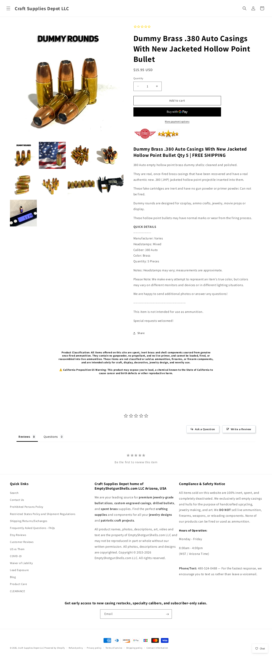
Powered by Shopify (54, 647)
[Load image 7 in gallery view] (81, 184)
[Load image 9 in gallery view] (23, 213)
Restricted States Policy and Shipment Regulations (42, 514)
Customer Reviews (22, 542)
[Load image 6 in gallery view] (52, 184)
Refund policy (76, 647)
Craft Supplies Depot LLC (31, 647)
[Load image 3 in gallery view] (81, 155)
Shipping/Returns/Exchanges (28, 521)
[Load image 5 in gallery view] (23, 184)
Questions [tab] (51, 437)
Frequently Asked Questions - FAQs (32, 528)
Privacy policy (94, 647)
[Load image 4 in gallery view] (110, 155)
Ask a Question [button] (205, 429)
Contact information (157, 647)
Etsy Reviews (18, 535)
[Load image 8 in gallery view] (110, 184)
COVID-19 (16, 556)
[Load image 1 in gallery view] (23, 155)
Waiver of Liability (21, 563)
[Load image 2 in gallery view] (52, 155)
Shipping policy (134, 647)
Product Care (18, 584)
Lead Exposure (19, 570)
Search (14, 493)
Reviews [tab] (24, 437)
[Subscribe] (167, 614)
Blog (13, 577)
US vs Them (17, 549)
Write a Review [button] (241, 429)
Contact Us (17, 500)
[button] (8, 8)
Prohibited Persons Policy (26, 507)
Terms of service (114, 647)
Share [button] (141, 333)
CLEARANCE (17, 591)
